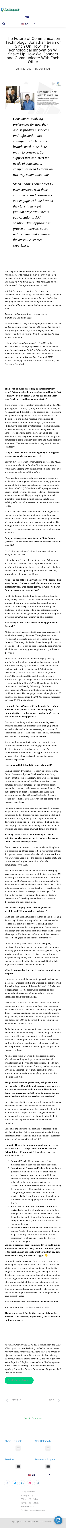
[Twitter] (15, 1483)
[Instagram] (37, 1483)
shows (16, 1102)
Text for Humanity (26, 672)
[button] (4, 23)
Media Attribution (28, 1491)
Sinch (10, 658)
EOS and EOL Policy (29, 1499)
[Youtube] (30, 1483)
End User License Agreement (33, 1510)
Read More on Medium (19, 1380)
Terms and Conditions (30, 1503)
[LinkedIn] (22, 1483)
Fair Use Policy (27, 1506)
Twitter (32, 1307)
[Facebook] (7, 1483)
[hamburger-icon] (27, 17)
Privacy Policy (27, 1495)
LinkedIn (44, 1307)
